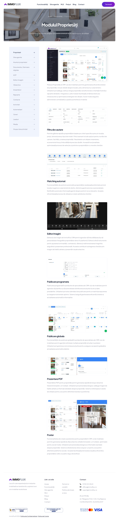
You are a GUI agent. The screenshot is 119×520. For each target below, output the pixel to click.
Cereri (15, 114)
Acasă (50, 16)
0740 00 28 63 (88, 484)
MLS (62, 4)
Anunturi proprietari (20, 62)
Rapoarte (16, 95)
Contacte (16, 100)
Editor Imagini (18, 80)
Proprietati (17, 52)
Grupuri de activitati (20, 129)
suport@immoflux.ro (90, 490)
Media (15, 124)
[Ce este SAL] (24, 510)
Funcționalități (58, 16)
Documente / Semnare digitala (21, 68)
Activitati (16, 105)
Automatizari (17, 109)
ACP (14, 75)
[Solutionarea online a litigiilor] (59, 510)
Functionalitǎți (42, 4)
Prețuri (68, 4)
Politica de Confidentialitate (28, 516)
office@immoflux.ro (90, 487)
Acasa (46, 484)
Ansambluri (17, 90)
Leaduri (16, 119)
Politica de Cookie (43, 516)
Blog (74, 4)
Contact (81, 4)
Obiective (17, 85)
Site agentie (54, 4)
